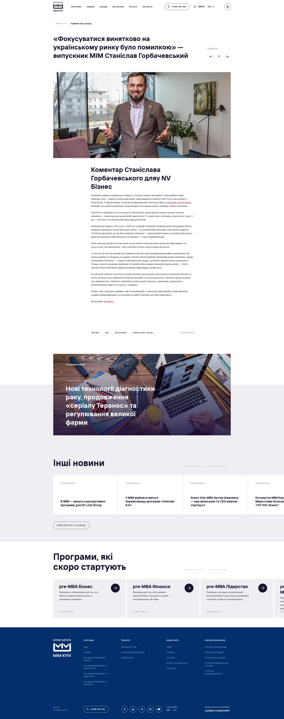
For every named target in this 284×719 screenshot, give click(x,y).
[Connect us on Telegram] (141, 709)
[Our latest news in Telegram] (210, 56)
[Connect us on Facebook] (219, 56)
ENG (175, 710)
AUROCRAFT (223, 710)
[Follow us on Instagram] (150, 709)
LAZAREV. (210, 710)
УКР (168, 710)
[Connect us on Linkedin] (227, 56)
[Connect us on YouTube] (159, 709)
